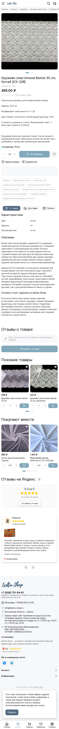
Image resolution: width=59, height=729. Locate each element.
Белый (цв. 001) (40, 180)
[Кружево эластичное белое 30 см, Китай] (29, 41)
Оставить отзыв (29, 348)
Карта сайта (38, 687)
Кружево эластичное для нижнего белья (39, 189)
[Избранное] (54, 154)
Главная (4, 9)
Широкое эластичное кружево (15, 194)
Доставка (32, 208)
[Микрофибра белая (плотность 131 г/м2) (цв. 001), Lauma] (44, 438)
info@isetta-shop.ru (14, 608)
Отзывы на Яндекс (18, 479)
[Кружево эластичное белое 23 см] (15, 378)
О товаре (13, 208)
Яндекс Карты (11, 559)
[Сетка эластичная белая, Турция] (15, 438)
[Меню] (3, 3)
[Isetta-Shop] (12, 3)
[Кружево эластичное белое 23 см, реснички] (44, 378)
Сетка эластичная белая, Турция (13, 459)
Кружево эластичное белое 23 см (14, 399)
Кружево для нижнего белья (39, 185)
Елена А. (16, 518)
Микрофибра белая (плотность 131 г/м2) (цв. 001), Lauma (42, 459)
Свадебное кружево (38, 194)
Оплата (50, 208)
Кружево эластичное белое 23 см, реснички (43, 399)
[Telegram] (12, 663)
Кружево (23, 9)
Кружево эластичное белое (13, 185)
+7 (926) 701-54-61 (12, 592)
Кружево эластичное (38, 9)
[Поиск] (49, 3)
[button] (27, 72)
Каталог (14, 9)
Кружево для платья (11, 189)
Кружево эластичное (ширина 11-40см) (18, 198)
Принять (12, 712)
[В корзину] (24, 405)
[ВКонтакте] (4, 663)
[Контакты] (55, 3)
